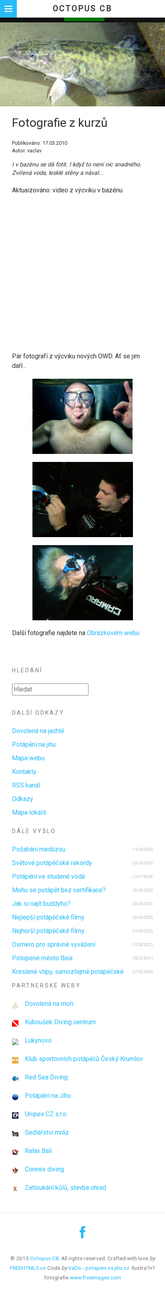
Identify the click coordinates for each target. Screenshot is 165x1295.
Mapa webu (28, 758)
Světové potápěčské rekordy (52, 863)
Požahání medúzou (38, 849)
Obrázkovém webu (113, 633)
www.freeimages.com (95, 1277)
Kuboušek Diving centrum (60, 1022)
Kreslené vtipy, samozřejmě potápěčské (68, 971)
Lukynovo (38, 1040)
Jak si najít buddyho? (41, 903)
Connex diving (44, 1169)
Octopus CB (83, 8)
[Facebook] (82, 1235)
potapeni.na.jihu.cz (107, 1268)
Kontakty (24, 771)
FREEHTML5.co (28, 1268)
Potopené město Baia (42, 958)
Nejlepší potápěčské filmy (48, 917)
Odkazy (22, 799)
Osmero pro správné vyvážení (53, 944)
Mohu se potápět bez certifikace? (59, 890)
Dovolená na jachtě (38, 731)
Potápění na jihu (34, 744)
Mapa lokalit (29, 812)
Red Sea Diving (46, 1077)
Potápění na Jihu (48, 1095)
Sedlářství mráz (47, 1132)
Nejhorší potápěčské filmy (48, 931)
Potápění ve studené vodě (48, 876)
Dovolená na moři (49, 1003)
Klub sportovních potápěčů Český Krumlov (84, 1059)
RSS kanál (26, 785)
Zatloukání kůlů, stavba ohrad (65, 1187)
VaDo (74, 1268)
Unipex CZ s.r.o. (46, 1114)
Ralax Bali (38, 1151)
